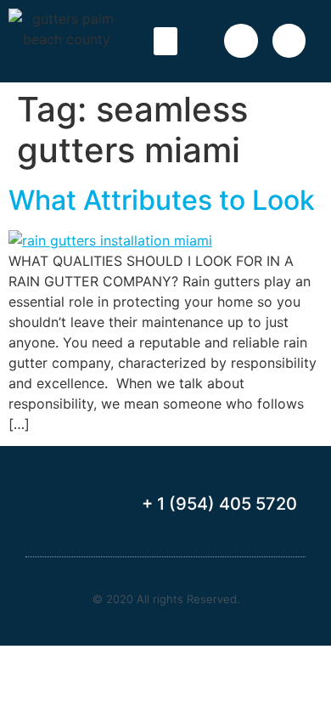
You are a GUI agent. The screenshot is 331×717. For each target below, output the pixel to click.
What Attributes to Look (161, 200)
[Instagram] (289, 41)
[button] (165, 41)
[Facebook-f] (241, 41)
